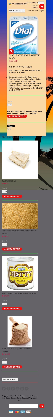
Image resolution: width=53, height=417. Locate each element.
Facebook (8, 389)
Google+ (13, 389)
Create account (32, 11)
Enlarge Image (11, 51)
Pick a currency (32, 2)
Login (41, 11)
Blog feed (27, 389)
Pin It (9, 129)
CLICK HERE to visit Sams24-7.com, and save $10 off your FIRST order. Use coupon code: (25, 85)
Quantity (9, 101)
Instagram (22, 389)
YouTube (17, 389)
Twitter (4, 389)
